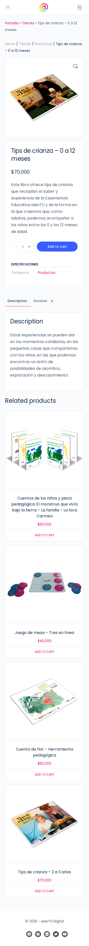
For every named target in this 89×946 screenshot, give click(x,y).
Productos (43, 43)
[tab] (17, 301)
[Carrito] (79, 7)
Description (17, 300)
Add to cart (57, 246)
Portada (12, 23)
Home (10, 43)
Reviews (43, 300)
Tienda (28, 23)
